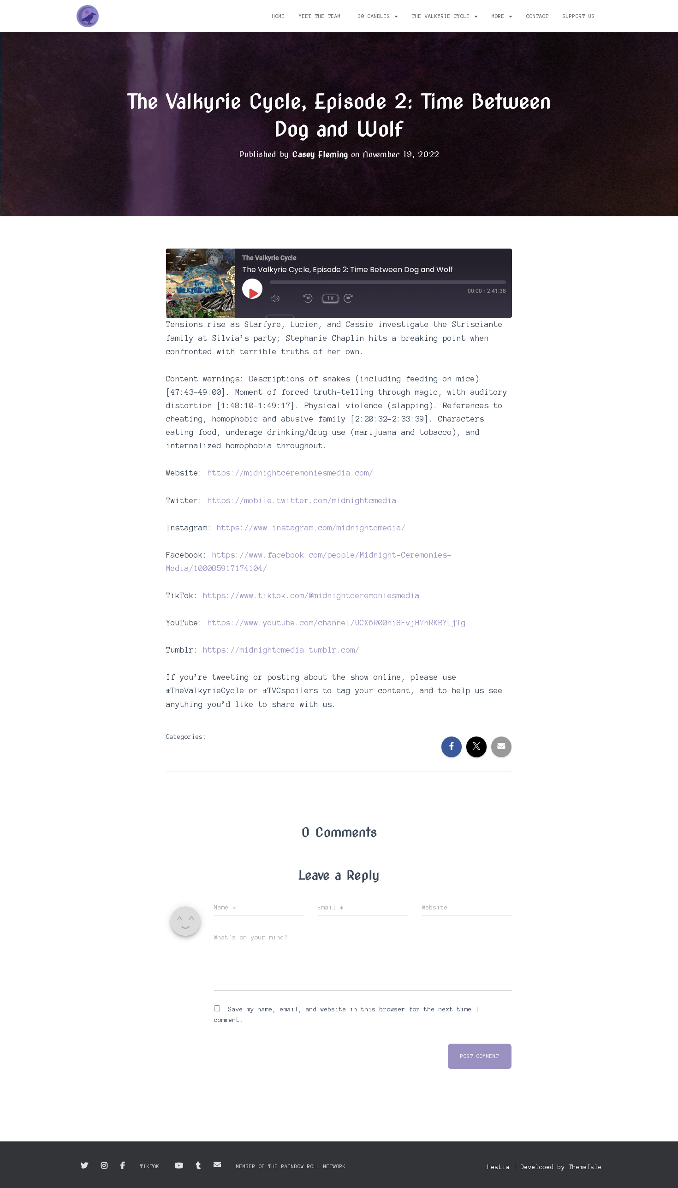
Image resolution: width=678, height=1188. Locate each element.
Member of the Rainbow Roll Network (291, 1166)
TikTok (150, 1166)
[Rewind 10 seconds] (310, 298)
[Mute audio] (284, 298)
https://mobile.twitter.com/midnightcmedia (302, 500)
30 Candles (375, 16)
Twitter (84, 1165)
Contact (537, 16)
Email (217, 1164)
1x (330, 298)
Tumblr (198, 1165)
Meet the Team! (321, 16)
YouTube (179, 1165)
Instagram (104, 1165)
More (500, 16)
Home (278, 16)
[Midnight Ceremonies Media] (87, 16)
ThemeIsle (585, 1167)
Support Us (579, 16)
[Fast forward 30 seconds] (357, 298)
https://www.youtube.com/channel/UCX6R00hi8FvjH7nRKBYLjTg (337, 622)
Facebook (123, 1165)
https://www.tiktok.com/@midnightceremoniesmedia (311, 595)
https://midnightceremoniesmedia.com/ (291, 473)
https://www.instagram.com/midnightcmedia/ (311, 527)
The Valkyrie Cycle (442, 16)
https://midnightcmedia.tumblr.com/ (281, 650)
